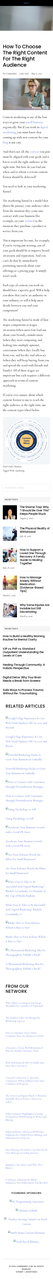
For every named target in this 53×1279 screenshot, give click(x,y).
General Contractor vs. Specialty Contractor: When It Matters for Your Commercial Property (25, 1080)
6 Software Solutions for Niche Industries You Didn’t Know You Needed (26, 1181)
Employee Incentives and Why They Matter (24, 1166)
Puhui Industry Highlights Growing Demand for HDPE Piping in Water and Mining (26, 1116)
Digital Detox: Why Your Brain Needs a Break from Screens (22, 679)
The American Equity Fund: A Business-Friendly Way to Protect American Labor (26, 1098)
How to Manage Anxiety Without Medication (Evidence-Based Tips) (31, 584)
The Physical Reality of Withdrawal (35, 530)
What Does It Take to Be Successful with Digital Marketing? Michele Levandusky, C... (25, 909)
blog (5, 142)
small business (34, 122)
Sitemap (19, 1272)
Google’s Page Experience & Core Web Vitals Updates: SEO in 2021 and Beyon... (26, 741)
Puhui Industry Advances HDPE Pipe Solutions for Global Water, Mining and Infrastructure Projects (26, 1134)
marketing (19, 470)
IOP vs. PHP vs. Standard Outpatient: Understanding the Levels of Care (23, 652)
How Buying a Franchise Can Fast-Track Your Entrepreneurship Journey (26, 1151)
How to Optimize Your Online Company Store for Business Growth (25, 1034)
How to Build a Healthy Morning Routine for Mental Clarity (24, 637)
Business (17, 466)
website (29, 221)
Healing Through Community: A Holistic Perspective (24, 666)
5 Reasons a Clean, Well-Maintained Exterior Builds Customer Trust (24, 1049)
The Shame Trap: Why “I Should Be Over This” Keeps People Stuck (34, 510)
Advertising (31, 1272)
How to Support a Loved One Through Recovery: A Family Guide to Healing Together (33, 556)
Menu (26, 3)
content (34, 152)
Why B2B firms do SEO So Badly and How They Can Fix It (25, 1064)
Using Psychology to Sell (19, 818)
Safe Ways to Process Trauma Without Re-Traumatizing (23, 691)
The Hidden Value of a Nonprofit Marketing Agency (23, 1019)
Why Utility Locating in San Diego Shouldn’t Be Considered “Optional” (24, 1004)
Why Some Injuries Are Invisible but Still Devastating (34, 608)
